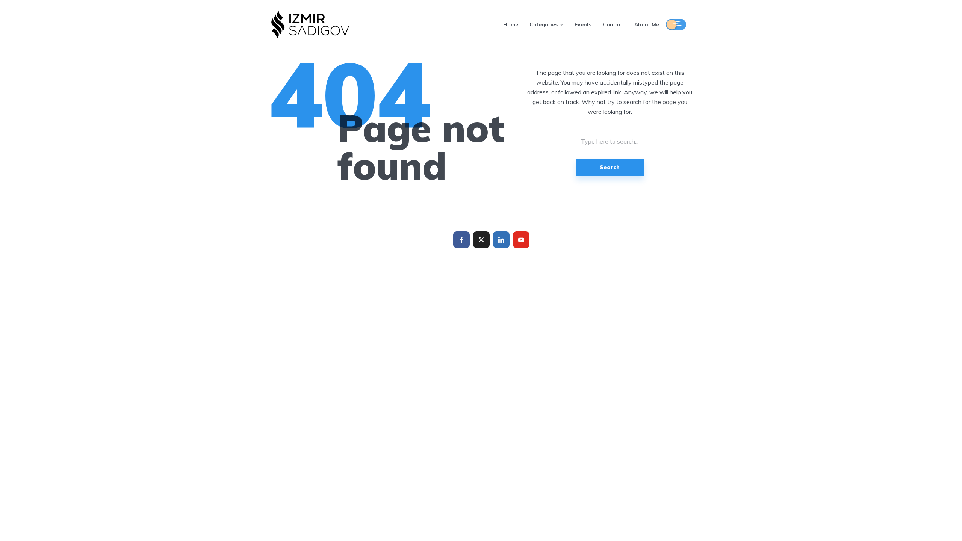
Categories (543, 24)
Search (610, 167)
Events (583, 24)
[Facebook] (461, 239)
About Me (646, 24)
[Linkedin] (501, 239)
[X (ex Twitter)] (481, 239)
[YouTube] (521, 239)
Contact (613, 24)
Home (510, 24)
